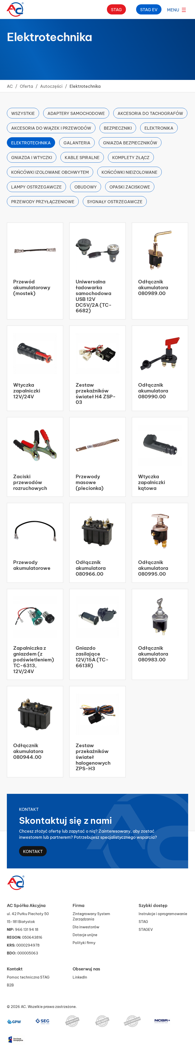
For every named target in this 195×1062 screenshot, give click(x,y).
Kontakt (33, 851)
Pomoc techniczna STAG (28, 977)
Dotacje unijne (85, 934)
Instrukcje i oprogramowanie (163, 913)
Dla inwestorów (86, 926)
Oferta (26, 86)
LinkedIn (80, 977)
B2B (10, 984)
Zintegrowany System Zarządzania (91, 916)
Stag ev (148, 9)
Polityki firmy (84, 942)
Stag (116, 9)
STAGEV (146, 929)
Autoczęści (51, 86)
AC (10, 86)
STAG (143, 921)
